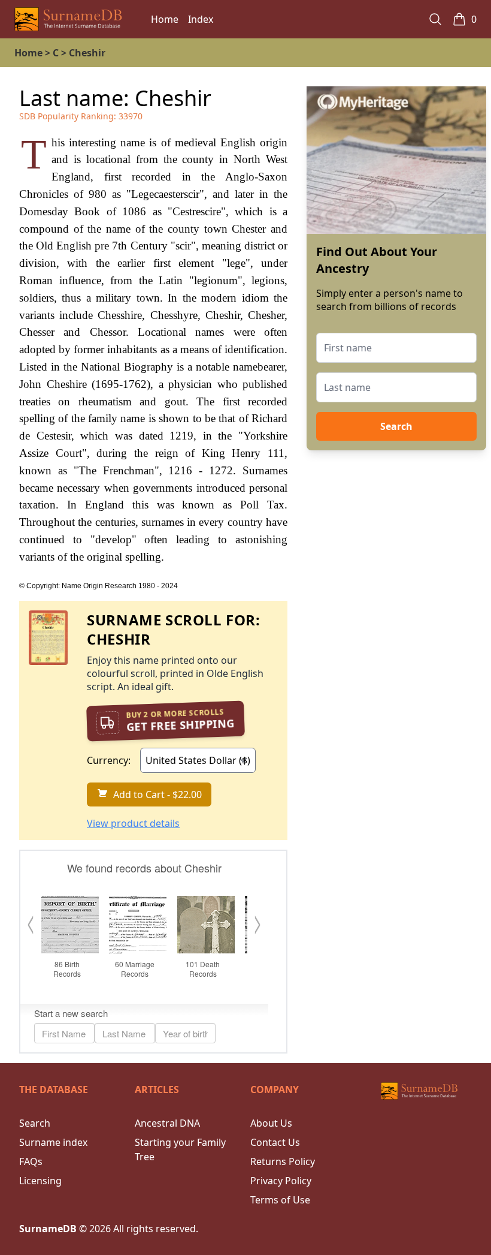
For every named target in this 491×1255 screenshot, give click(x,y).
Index (200, 19)
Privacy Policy (280, 1180)
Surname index (53, 1142)
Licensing (40, 1180)
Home (164, 19)
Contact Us (275, 1142)
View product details (133, 823)
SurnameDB (48, 1228)
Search (396, 426)
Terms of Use (280, 1199)
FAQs (31, 1161)
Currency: (109, 760)
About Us (271, 1123)
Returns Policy (282, 1161)
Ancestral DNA (167, 1123)
